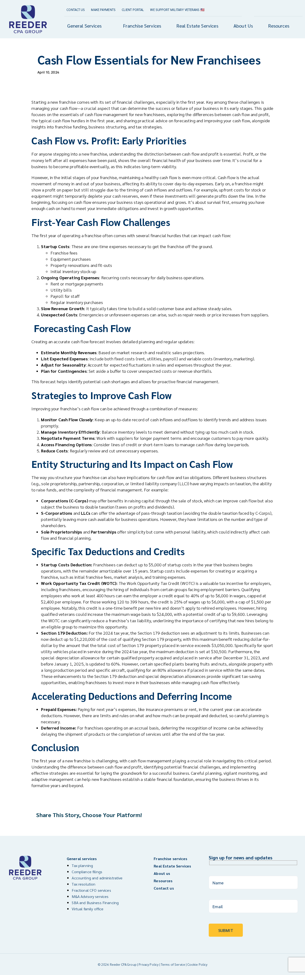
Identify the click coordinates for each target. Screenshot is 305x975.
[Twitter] (247, 815)
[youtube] (292, 9)
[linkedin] (300, 9)
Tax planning (82, 865)
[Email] (264, 815)
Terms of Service (173, 964)
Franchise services (170, 858)
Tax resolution (83, 884)
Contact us (164, 888)
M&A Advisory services (90, 896)
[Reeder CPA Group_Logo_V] (28, 5)
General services (82, 858)
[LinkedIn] (255, 815)
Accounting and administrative (97, 877)
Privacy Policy (148, 964)
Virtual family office (87, 908)
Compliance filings (87, 871)
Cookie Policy (198, 964)
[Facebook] (238, 815)
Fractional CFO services (91, 890)
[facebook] (284, 9)
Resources (163, 880)
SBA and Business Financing (95, 902)
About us (162, 873)
